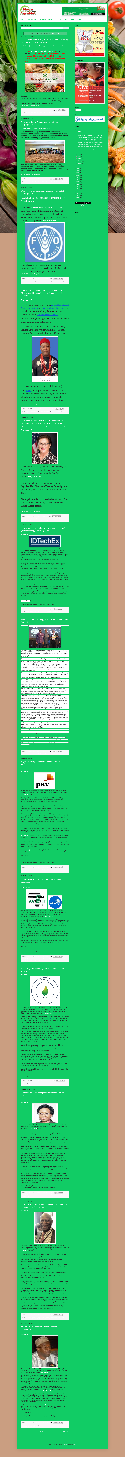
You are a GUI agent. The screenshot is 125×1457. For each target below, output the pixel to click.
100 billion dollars (29, 1194)
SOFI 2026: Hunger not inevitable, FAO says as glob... (90, 149)
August (80, 131)
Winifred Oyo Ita (25, 1196)
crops (40, 1425)
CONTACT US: (62, 20)
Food (44, 281)
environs (31, 112)
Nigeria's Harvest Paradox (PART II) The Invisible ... (90, 140)
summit (43, 753)
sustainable (24, 114)
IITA (63, 1317)
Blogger (75, 1444)
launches (42, 518)
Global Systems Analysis (33, 1083)
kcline (65, 1444)
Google (45, 411)
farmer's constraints (32, 960)
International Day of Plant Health (46, 207)
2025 (77, 166)
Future (35, 181)
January (80, 163)
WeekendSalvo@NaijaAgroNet (29, 46)
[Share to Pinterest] (65, 110)
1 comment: (47, 408)
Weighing (50, 114)
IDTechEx (41, 572)
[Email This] (57, 110)
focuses (40, 281)
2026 (77, 129)
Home (41, 1431)
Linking (53, 411)
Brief (37, 411)
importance (54, 281)
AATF (26, 958)
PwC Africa (49, 869)
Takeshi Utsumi (58, 1083)
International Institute (26, 1318)
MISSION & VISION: (46, 20)
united (49, 282)
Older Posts (65, 1431)
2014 (77, 191)
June (79, 154)
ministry (43, 1194)
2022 (77, 173)
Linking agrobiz (46, 112)
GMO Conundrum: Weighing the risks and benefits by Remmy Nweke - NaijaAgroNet (44, 40)
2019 (77, 179)
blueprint (27, 181)
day (34, 281)
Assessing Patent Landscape (31, 611)
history (48, 411)
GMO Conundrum (38, 112)
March (79, 158)
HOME (22, 20)
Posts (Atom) (30, 1434)
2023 (77, 170)
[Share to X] (61, 110)
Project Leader (35, 1318)
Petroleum (35, 753)
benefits (27, 112)
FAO (37, 281)
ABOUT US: (32, 20)
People (52, 112)
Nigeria (57, 181)
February (80, 161)
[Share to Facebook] (63, 110)
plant (40, 282)
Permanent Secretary (50, 1194)
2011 (77, 198)
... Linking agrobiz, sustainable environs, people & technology (37, 128)
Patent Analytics (25, 572)
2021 (77, 175)
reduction (41, 1083)
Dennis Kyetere (52, 958)
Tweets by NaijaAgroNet (80, 205)
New (54, 181)
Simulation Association (49, 1083)
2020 (77, 177)
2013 (77, 193)
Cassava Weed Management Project (40, 1317)
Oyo (60, 518)
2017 (77, 184)
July (79, 151)
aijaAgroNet (31, 850)
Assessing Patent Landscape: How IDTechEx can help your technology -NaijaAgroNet (44, 529)
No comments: (48, 110)
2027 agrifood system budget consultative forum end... (90, 142)
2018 (77, 182)
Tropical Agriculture (49, 1318)
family (56, 1425)
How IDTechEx (44, 611)
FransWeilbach (43, 869)
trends (38, 412)
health (47, 281)
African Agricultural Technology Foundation (38, 958)
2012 (77, 195)
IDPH (50, 281)
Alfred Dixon (28, 1317)
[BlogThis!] (59, 110)
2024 (26, 281)
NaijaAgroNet (49, 181)
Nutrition (61, 181)
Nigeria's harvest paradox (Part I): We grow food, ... (90, 144)
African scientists (29, 1425)
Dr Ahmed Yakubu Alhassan (48, 1425)
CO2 (26, 1083)
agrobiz (27, 411)
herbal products (37, 1194)
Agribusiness (28, 869)
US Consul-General (43, 520)
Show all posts (55, 33)
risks (63, 112)
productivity (32, 1426)
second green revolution (58, 869)
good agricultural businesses (54, 1317)
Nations (30, 282)
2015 (77, 188)
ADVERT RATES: (77, 20)
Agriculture (30, 281)
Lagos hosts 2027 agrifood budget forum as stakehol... (90, 146)
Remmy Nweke (57, 112)
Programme (24, 520)
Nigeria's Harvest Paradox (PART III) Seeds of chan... (90, 137)
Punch (23, 412)
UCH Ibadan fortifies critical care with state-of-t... (89, 133)
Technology (30, 114)
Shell (39, 753)
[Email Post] (54, 110)
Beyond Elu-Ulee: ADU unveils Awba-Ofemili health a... (91, 135)
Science (57, 1194)
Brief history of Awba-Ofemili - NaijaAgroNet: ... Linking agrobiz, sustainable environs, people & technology (42, 293)
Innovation (30, 753)
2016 (77, 186)
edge (38, 869)
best (26, 753)
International (60, 281)
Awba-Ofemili (32, 411)
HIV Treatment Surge (35, 518)
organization (35, 282)
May (79, 156)
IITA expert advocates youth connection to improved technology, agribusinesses (44, 1205)
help (39, 611)
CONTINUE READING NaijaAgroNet (30, 105)
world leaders (31, 1084)
